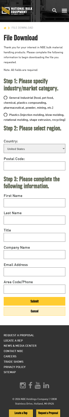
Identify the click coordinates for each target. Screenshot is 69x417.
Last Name (13, 213)
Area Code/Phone (18, 282)
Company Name (17, 247)
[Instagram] (23, 386)
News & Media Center (20, 345)
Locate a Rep (21, 413)
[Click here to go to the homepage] (18, 10)
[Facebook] (30, 386)
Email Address (16, 264)
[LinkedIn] (46, 386)
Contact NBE (13, 351)
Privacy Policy (15, 367)
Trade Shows (13, 361)
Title (7, 230)
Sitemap (10, 372)
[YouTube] (38, 386)
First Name (13, 195)
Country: (11, 141)
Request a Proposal (48, 413)
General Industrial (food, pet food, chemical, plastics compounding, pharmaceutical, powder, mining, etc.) (29, 102)
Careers (10, 356)
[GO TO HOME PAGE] (5, 27)
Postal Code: (14, 158)
